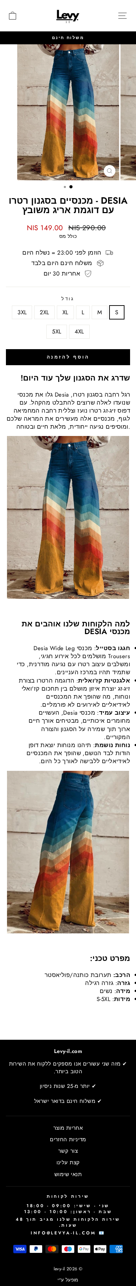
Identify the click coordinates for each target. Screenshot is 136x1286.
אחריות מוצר (68, 1128)
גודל (68, 299)
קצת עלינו (68, 1162)
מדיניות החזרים (68, 1139)
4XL (79, 331)
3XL (22, 312)
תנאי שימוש (68, 1174)
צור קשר (68, 1151)
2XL (44, 312)
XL (65, 312)
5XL (56, 331)
